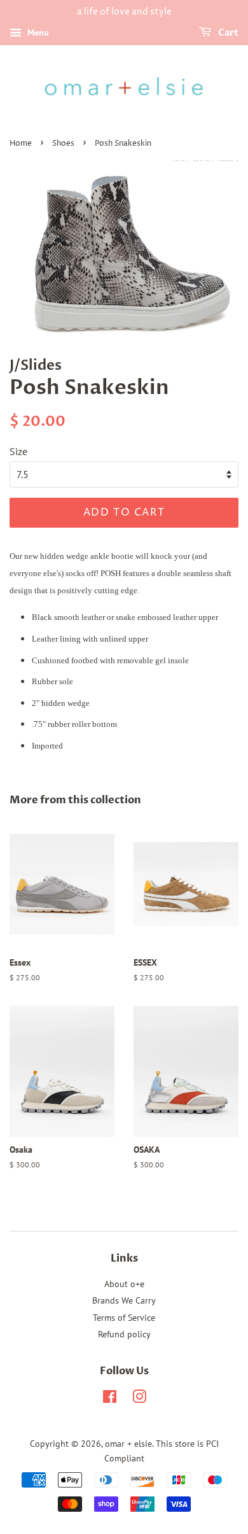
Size (18, 451)
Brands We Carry (124, 1300)
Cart (227, 33)
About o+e (124, 1284)
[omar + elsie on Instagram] (139, 1399)
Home (21, 143)
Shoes (63, 143)
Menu (37, 32)
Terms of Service (124, 1317)
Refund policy (124, 1334)
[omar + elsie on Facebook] (109, 1399)
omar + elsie (128, 1443)
